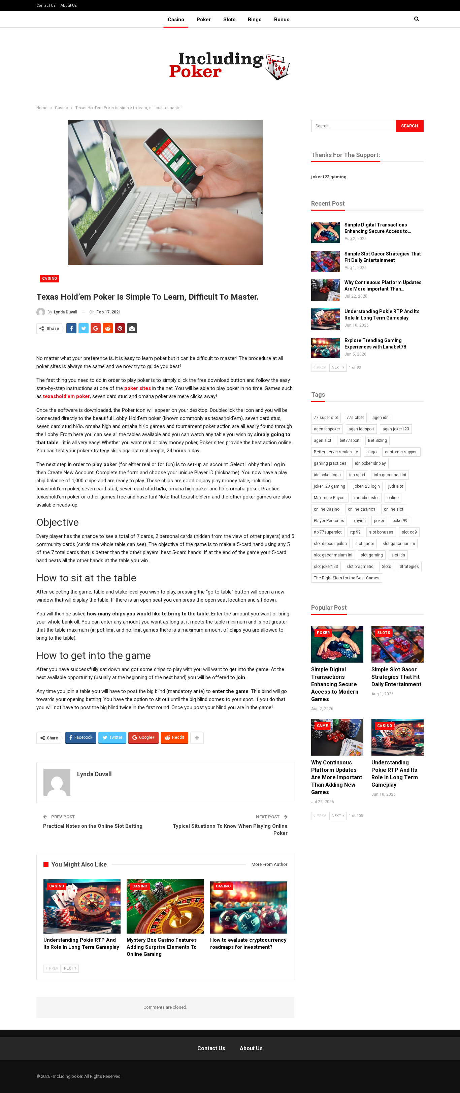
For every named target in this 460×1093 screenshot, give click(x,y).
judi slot (395, 486)
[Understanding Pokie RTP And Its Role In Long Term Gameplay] (82, 906)
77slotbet (355, 417)
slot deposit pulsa (330, 543)
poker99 (400, 520)
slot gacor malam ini (333, 555)
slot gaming (372, 555)
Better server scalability (336, 452)
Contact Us (46, 5)
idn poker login (327, 475)
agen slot (322, 440)
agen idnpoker (327, 429)
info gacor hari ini (390, 475)
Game (322, 726)
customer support (401, 452)
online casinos (361, 509)
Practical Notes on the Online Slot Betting (92, 826)
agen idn (380, 417)
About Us (69, 5)
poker (379, 520)
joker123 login (367, 486)
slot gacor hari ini (399, 543)
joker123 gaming (329, 176)
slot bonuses (381, 532)
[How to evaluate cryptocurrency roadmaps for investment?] (248, 906)
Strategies (409, 566)
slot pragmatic (360, 566)
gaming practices (330, 463)
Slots (229, 20)
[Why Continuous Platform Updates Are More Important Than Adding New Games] (325, 290)
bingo (371, 452)
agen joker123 (396, 429)
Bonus (281, 20)
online (393, 497)
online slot (393, 509)
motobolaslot (366, 497)
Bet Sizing (377, 440)
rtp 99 (355, 532)
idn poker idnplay (370, 463)
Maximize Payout (330, 497)
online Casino (326, 509)
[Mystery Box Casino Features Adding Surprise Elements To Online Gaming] (165, 906)
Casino (176, 20)
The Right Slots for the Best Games (347, 578)
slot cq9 (409, 532)
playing (359, 520)
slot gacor (364, 543)
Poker (204, 20)
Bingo (255, 20)
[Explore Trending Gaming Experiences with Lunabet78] (325, 348)
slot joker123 (326, 566)
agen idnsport (361, 429)
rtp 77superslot (328, 532)
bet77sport (350, 440)
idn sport (357, 475)
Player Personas (329, 520)
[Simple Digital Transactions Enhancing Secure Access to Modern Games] (325, 232)
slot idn (398, 555)
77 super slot (326, 417)
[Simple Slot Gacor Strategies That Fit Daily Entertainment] (325, 261)
